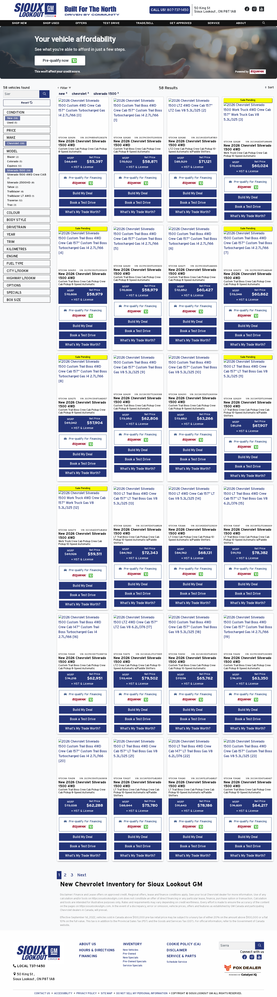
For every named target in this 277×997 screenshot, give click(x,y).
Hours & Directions (97, 950)
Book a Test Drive (83, 202)
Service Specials (132, 965)
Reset (25, 103)
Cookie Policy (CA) (184, 944)
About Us (87, 944)
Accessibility (63, 993)
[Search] (44, 94)
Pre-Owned (129, 954)
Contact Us (42, 993)
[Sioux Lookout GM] (35, 9)
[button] (19, 23)
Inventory (132, 944)
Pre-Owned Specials (134, 961)
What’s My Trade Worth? (82, 212)
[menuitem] (27, 118)
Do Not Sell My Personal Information (142, 993)
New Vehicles (130, 950)
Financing (88, 956)
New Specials (130, 957)
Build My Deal (82, 193)
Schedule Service (177, 962)
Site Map (107, 993)
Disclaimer (177, 950)
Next (81, 875)
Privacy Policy (86, 993)
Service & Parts (181, 956)
